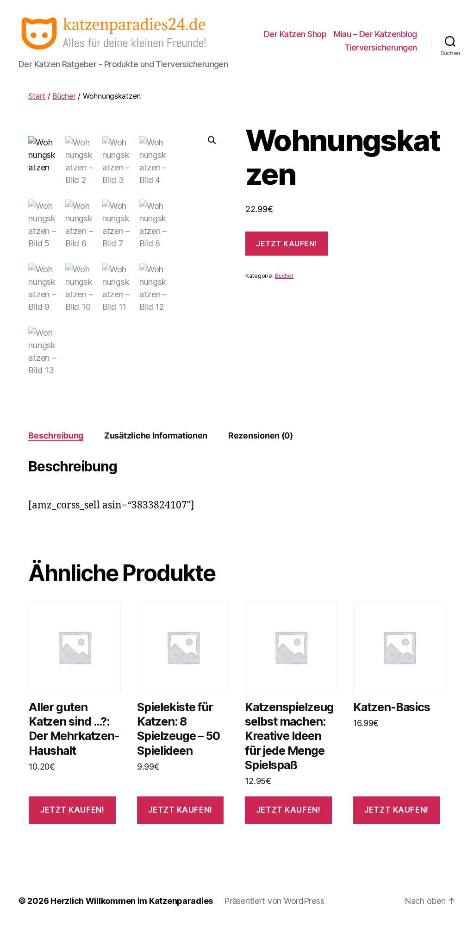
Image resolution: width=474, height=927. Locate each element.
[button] (212, 140)
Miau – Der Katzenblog (375, 34)
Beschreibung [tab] (55, 435)
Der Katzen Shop (295, 34)
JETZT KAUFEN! (286, 243)
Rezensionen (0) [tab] (260, 435)
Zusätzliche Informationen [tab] (155, 435)
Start (36, 95)
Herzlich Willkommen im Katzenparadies (131, 901)
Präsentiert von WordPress (274, 901)
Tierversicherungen (380, 47)
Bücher (63, 95)
